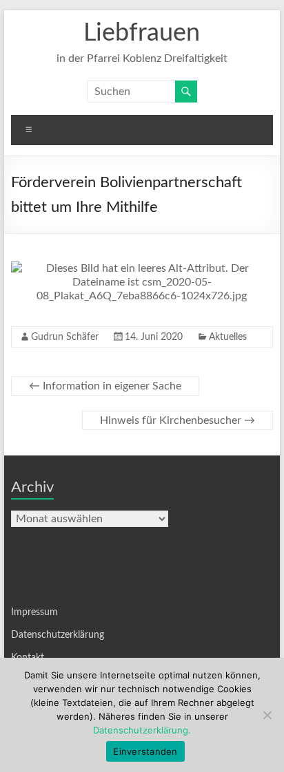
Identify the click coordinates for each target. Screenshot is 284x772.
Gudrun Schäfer (65, 337)
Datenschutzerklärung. (142, 730)
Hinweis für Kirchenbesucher (177, 420)
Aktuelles (228, 337)
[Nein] (267, 715)
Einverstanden (145, 751)
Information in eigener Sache (105, 386)
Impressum (34, 612)
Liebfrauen (141, 33)
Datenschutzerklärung (57, 635)
